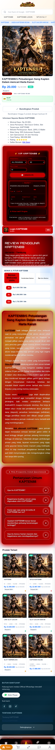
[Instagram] (10, 707)
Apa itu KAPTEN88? (16, 490)
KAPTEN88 (8, 17)
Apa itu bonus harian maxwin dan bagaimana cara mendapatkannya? (22, 535)
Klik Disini (26, 142)
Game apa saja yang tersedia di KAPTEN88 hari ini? (21, 511)
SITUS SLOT (41, 17)
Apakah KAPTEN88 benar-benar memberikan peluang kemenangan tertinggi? (22, 523)
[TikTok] (16, 707)
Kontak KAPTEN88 (10, 721)
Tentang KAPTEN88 (10, 717)
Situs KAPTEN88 (12, 364)
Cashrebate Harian (27, 278)
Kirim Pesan (13, 695)
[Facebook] (4, 707)
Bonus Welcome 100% (12, 278)
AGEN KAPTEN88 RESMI (20, 22)
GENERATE (27, 175)
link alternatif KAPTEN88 (25, 428)
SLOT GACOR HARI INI (40, 22)
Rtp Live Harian (43, 278)
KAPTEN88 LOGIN (24, 17)
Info (48, 230)
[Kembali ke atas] (50, 733)
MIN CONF (14, 166)
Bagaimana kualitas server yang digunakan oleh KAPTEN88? (21, 500)
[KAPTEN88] (27, 4)
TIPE (30, 159)
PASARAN (14, 159)
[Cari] (5, 12)
